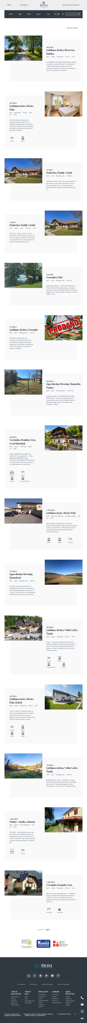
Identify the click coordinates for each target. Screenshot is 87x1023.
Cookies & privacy (47, 984)
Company (23, 5)
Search (68, 997)
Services (55, 1000)
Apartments (15, 997)
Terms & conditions (64, 984)
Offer (9, 5)
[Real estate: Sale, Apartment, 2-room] (63, 116)
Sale (26, 997)
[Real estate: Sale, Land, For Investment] (23, 394)
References (33, 984)
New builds (41, 994)
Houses (13, 999)
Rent (26, 999)
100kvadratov (40, 1015)
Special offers (56, 1002)
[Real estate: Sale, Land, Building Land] (23, 183)
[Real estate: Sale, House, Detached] (23, 60)
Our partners (21, 984)
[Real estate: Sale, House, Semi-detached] (63, 832)
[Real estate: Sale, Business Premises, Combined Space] (23, 523)
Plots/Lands (15, 1005)
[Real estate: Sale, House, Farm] (63, 235)
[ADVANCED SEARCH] (58, 14)
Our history (55, 994)
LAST (48, 930)
